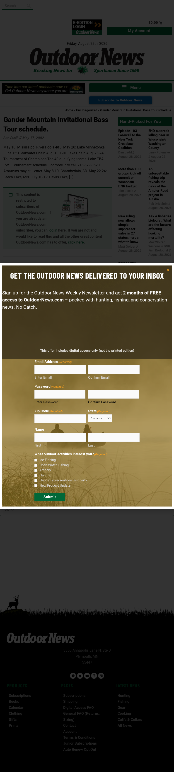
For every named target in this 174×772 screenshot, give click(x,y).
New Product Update (54, 485)
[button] (167, 270)
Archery (45, 470)
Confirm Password (102, 402)
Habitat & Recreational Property (63, 480)
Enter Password (46, 402)
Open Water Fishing (54, 465)
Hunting (45, 475)
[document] (87, 386)
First (37, 445)
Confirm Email (99, 377)
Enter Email (43, 377)
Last (91, 445)
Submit (50, 497)
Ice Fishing (47, 460)
